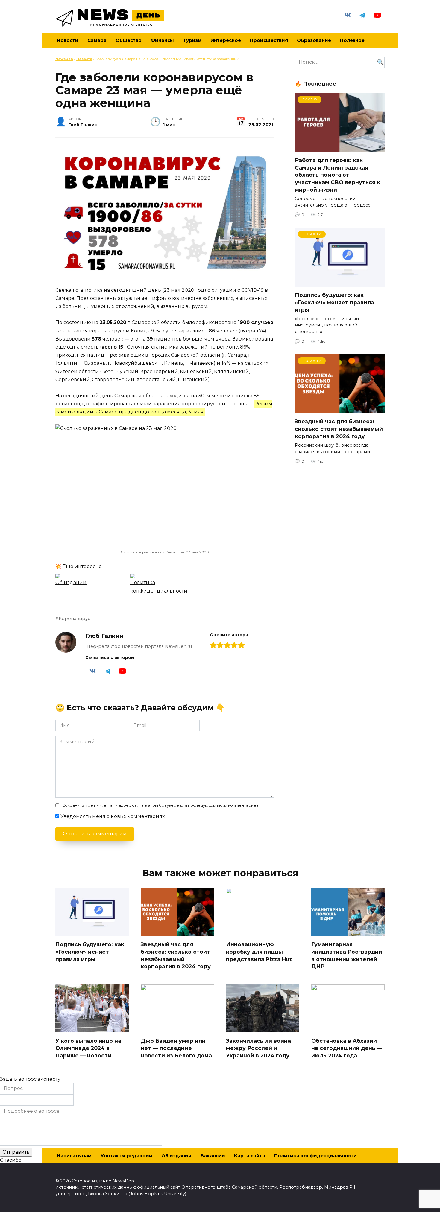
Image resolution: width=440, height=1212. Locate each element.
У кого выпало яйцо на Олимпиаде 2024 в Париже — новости (88, 1047)
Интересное (225, 40)
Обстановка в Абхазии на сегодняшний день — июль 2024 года (346, 1047)
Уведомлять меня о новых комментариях (112, 816)
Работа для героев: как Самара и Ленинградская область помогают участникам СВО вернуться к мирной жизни (337, 175)
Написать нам (74, 1155)
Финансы (162, 40)
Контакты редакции (126, 1155)
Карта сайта (249, 1155)
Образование (314, 40)
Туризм (192, 40)
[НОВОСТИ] (340, 283)
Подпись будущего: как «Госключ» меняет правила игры (334, 302)
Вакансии (213, 1155)
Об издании (176, 1155)
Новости (84, 59)
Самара (97, 40)
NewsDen (64, 59)
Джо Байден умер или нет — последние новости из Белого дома (176, 1047)
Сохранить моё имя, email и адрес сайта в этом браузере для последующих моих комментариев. (161, 805)
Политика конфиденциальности (315, 1155)
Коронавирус (74, 618)
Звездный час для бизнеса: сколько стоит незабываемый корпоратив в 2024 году (339, 428)
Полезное (352, 40)
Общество (129, 40)
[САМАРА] (340, 148)
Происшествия (269, 40)
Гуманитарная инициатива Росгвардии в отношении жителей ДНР (346, 955)
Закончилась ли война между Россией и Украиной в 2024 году (258, 1047)
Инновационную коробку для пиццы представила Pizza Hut (259, 951)
